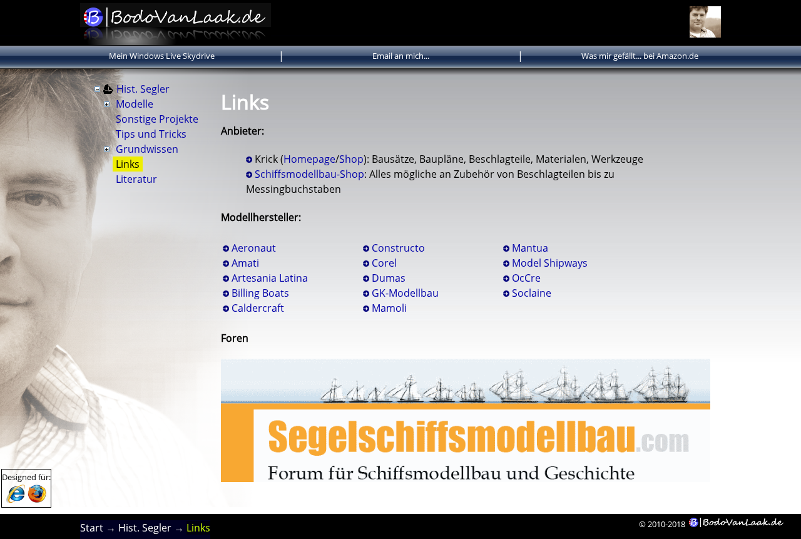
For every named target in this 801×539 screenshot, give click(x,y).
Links (128, 164)
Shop (351, 159)
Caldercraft (258, 308)
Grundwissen (147, 149)
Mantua (530, 248)
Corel (384, 263)
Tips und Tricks (151, 134)
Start (91, 528)
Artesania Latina (270, 278)
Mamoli (389, 308)
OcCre (526, 278)
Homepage (309, 159)
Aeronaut (254, 248)
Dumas (389, 278)
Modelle (134, 104)
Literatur (136, 179)
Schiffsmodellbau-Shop (309, 174)
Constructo (398, 248)
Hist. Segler (143, 89)
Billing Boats (260, 293)
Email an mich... (400, 55)
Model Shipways (550, 263)
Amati (245, 263)
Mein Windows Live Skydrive (162, 55)
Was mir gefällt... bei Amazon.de (639, 55)
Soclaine (531, 293)
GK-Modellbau (405, 293)
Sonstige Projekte (157, 119)
